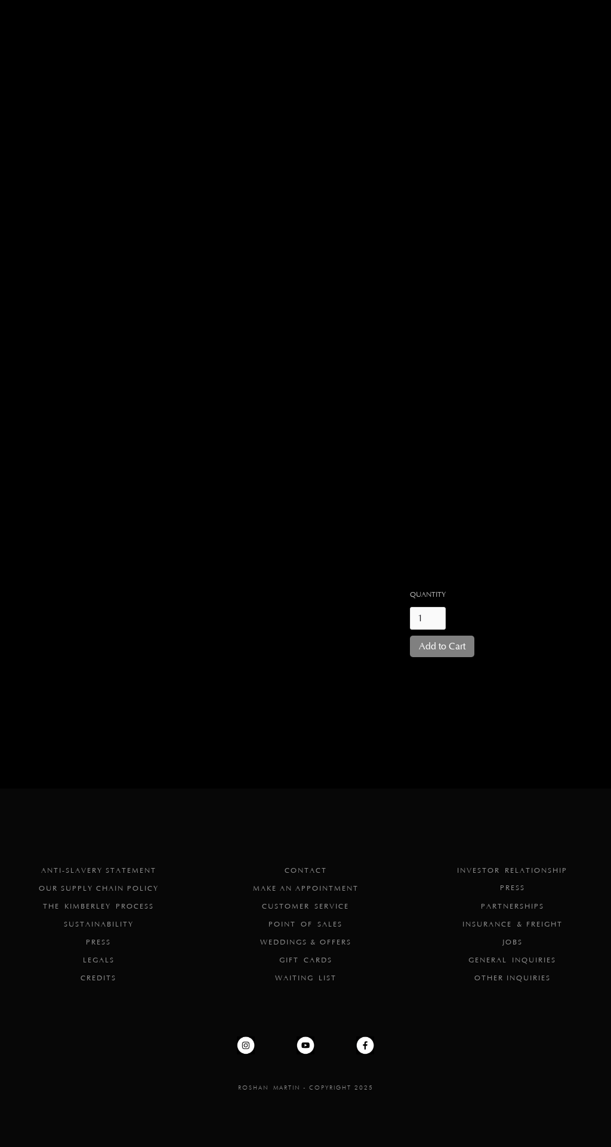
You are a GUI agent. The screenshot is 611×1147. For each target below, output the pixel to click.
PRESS (98, 942)
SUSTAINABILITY (99, 924)
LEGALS (99, 960)
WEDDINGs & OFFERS (305, 942)
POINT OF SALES (305, 924)
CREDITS (98, 978)
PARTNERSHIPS (512, 906)
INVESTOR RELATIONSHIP (512, 871)
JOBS (512, 942)
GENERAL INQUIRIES (512, 960)
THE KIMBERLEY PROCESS (98, 906)
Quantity (428, 595)
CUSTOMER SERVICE (305, 906)
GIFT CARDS (305, 960)
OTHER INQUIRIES (512, 978)
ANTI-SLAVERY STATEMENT (98, 871)
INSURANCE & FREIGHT (512, 924)
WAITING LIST (306, 978)
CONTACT (306, 871)
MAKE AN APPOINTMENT (306, 889)
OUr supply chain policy (99, 889)
